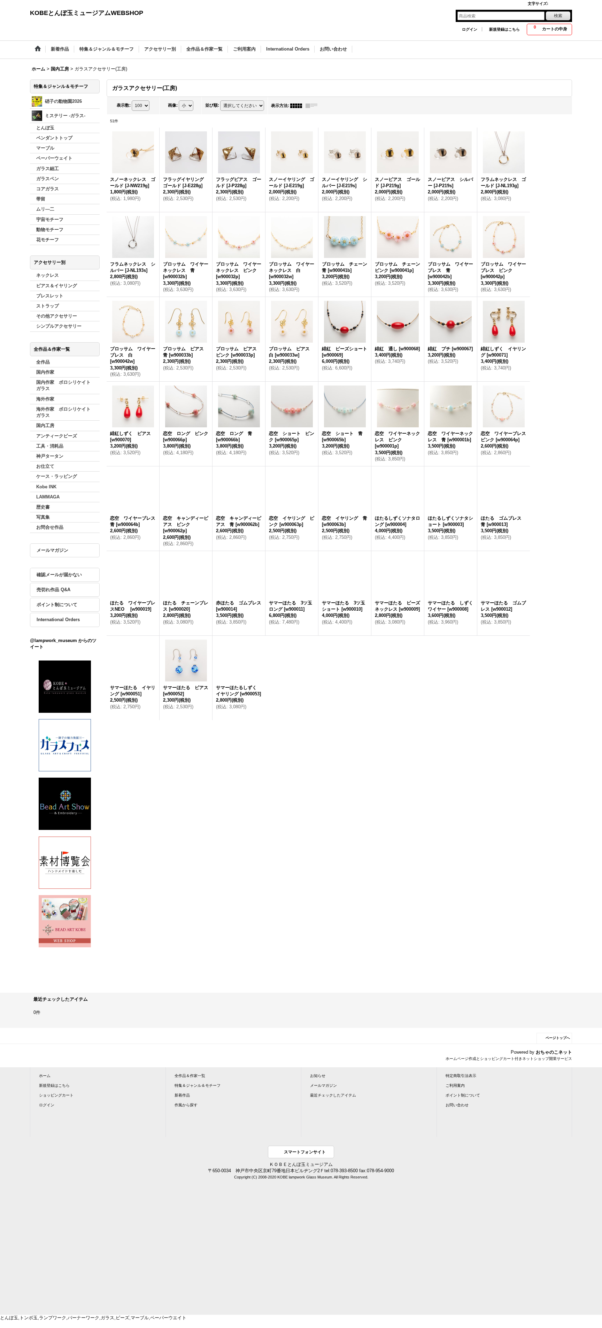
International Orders (58, 619)
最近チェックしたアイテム (333, 1095)
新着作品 (182, 1095)
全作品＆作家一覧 (190, 1076)
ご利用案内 (455, 1085)
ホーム (45, 1076)
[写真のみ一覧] (298, 105)
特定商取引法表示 (461, 1076)
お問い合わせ (457, 1105)
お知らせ (317, 1076)
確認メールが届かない (59, 574)
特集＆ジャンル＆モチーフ (198, 1085)
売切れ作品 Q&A (53, 589)
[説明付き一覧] (313, 105)
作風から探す (186, 1105)
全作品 (43, 362)
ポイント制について (57, 604)
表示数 (124, 105)
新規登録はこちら (504, 29)
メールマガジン (52, 550)
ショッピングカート (56, 1095)
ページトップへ (558, 1038)
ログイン (469, 29)
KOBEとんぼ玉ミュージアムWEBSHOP (86, 12)
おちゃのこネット (554, 1052)
